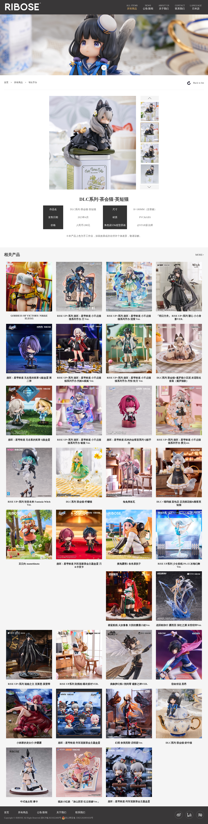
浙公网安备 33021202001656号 (79, 818)
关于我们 (61, 812)
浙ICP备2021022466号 (51, 818)
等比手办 (32, 82)
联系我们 (80, 812)
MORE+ (199, 254)
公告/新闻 (42, 812)
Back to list (198, 83)
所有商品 (18, 82)
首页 (6, 82)
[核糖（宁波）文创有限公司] (22, 7)
